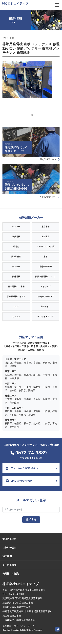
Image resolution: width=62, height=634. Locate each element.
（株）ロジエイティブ (15, 3)
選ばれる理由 (9, 539)
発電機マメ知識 (10, 573)
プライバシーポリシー (25, 626)
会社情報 (7, 626)
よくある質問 (9, 565)
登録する (31, 519)
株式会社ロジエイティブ (20, 584)
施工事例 (7, 556)
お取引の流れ (9, 547)
